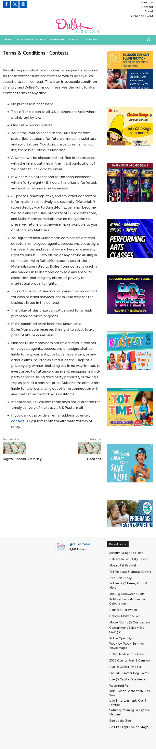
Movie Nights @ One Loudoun (130, 622)
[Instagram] (23, 4)
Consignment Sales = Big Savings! (126, 630)
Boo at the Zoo (120, 721)
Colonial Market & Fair (124, 616)
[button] (148, 40)
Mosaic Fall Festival (122, 565)
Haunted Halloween (123, 610)
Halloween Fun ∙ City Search (128, 559)
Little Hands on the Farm (126, 654)
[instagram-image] (62, 564)
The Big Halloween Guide (127, 594)
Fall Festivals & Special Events (130, 572)
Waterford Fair (119, 686)
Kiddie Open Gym (121, 638)
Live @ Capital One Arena (127, 679)
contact (18, 421)
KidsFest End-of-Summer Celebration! (127, 601)
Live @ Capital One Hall (125, 667)
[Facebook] (6, 4)
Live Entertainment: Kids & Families (127, 703)
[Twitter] (14, 4)
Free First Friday (120, 578)
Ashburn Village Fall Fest (126, 553)
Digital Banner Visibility (22, 459)
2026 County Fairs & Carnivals (130, 660)
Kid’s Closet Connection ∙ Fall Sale (129, 693)
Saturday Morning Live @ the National (129, 712)
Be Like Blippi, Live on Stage (128, 727)
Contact (94, 459)
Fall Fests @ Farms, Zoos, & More (128, 585)
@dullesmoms (79, 544)
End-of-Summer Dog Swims (129, 673)
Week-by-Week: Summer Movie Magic (126, 646)
